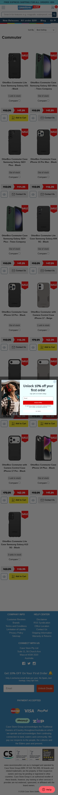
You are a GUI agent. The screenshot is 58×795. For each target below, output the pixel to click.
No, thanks (38, 411)
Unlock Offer (38, 403)
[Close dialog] (55, 381)
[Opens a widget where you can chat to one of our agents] (47, 790)
